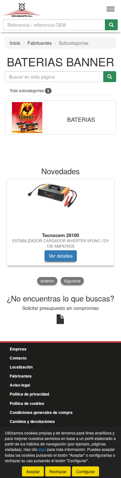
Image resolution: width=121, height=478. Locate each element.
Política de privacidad (29, 394)
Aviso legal (20, 385)
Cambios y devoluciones (32, 421)
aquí (42, 449)
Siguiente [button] (72, 280)
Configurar (85, 471)
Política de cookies (27, 403)
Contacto (18, 358)
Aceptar (33, 471)
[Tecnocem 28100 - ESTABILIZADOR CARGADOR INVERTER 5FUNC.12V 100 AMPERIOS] (60, 204)
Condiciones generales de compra (41, 412)
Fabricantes (39, 43)
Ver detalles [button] (61, 256)
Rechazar (57, 471)
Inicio (15, 43)
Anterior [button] (47, 280)
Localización (21, 367)
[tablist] (60, 232)
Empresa (18, 349)
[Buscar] (111, 24)
